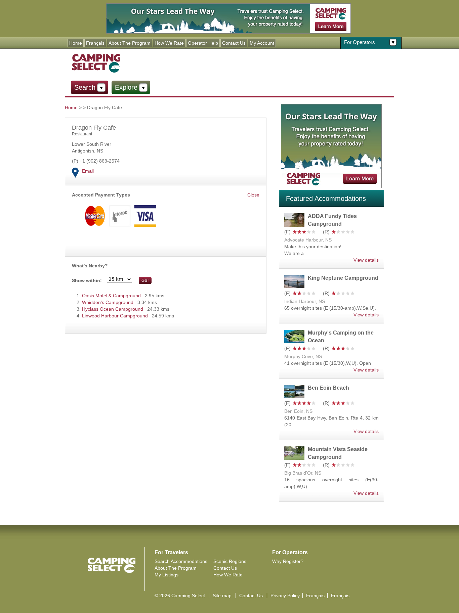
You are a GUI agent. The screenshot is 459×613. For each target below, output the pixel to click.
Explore (126, 87)
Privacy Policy (285, 595)
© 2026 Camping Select (180, 595)
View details (366, 260)
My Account (262, 43)
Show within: (87, 280)
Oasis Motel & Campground (111, 295)
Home (75, 43)
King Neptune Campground (343, 278)
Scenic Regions (229, 561)
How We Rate (169, 43)
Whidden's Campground (107, 302)
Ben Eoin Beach (328, 388)
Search (84, 87)
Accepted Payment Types (101, 195)
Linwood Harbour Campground (115, 315)
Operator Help (203, 43)
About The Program (130, 43)
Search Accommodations (181, 561)
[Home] (96, 62)
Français (95, 43)
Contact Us (234, 43)
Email (88, 171)
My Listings (166, 574)
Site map (222, 595)
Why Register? (287, 561)
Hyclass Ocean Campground (112, 309)
